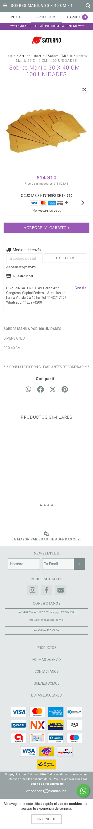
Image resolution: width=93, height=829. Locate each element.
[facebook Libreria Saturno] (46, 590)
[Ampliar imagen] (84, 89)
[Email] (60, 590)
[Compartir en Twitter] (52, 389)
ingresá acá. (80, 779)
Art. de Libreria (31, 56)
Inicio (11, 56)
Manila (67, 56)
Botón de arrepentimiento (47, 783)
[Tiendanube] (46, 792)
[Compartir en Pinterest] (65, 389)
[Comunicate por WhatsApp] (83, 790)
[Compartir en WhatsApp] (28, 390)
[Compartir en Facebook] (40, 389)
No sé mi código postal (21, 267)
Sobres (53, 56)
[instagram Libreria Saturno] (32, 590)
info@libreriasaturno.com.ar (46, 619)
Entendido (46, 819)
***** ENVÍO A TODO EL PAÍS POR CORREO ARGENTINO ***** (47, 26)
